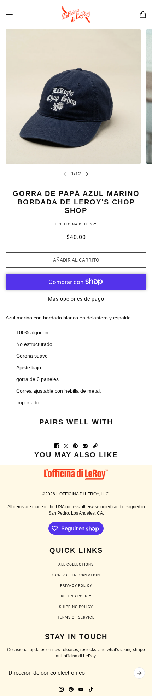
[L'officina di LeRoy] (76, 14)
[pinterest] (71, 689)
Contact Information (76, 575)
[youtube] (81, 689)
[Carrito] (142, 14)
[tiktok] (91, 689)
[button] (95, 446)
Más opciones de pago (76, 299)
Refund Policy (76, 596)
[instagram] (61, 689)
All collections (76, 564)
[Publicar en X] (66, 446)
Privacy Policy (76, 585)
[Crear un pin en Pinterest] (75, 446)
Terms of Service (76, 617)
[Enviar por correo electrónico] (85, 446)
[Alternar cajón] (9, 14)
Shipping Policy (76, 607)
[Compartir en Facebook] (57, 446)
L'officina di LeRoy (76, 224)
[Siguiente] (87, 174)
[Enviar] (139, 673)
